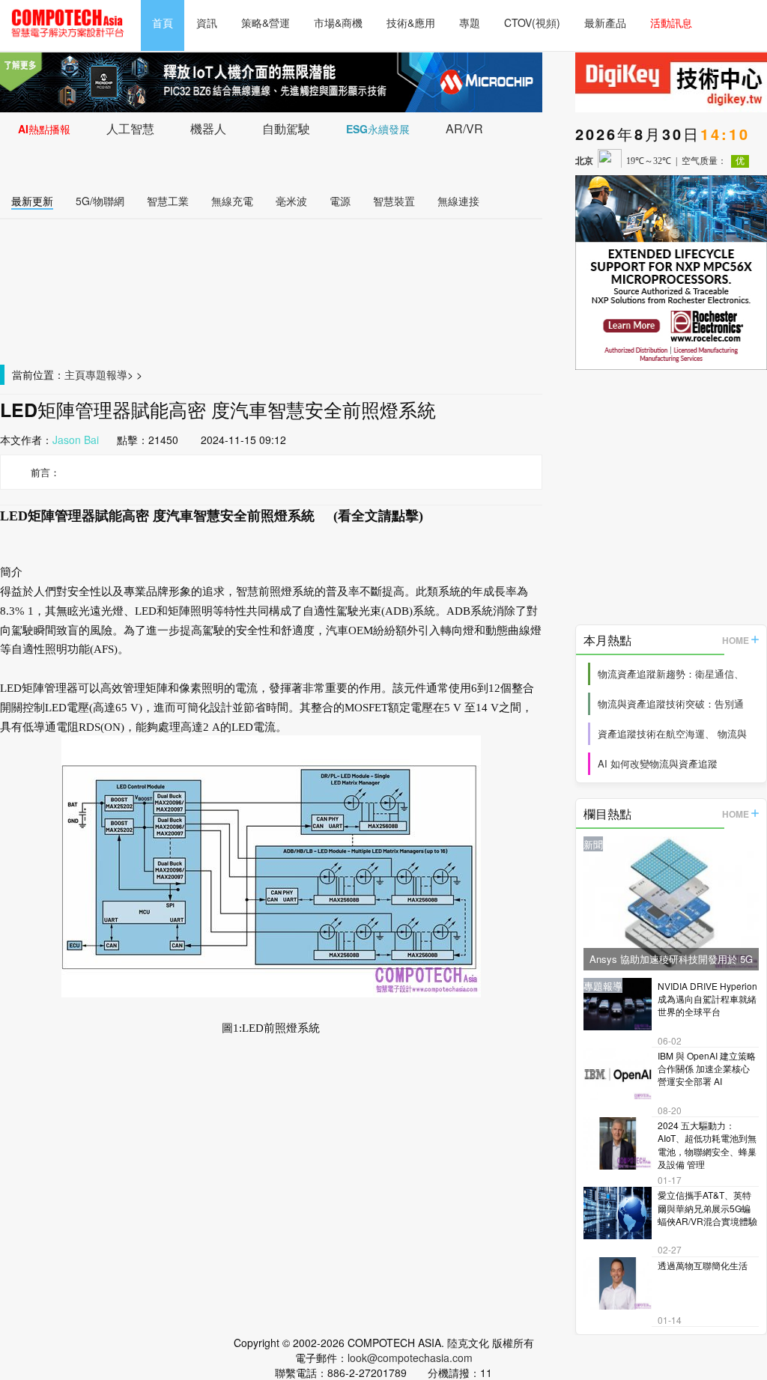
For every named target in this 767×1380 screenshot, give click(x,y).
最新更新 (32, 200)
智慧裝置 (394, 200)
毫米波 (291, 200)
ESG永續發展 (378, 128)
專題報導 (106, 374)
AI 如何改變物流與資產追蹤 (658, 763)
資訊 (206, 22)
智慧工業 (168, 200)
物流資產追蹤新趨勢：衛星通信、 (671, 673)
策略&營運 (265, 22)
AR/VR (464, 128)
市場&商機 (338, 22)
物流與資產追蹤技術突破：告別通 (671, 703)
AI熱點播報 (44, 128)
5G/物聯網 (100, 200)
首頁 (162, 22)
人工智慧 (130, 128)
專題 (469, 22)
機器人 (208, 128)
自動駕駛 (286, 128)
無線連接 (458, 200)
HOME (735, 640)
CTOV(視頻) (532, 22)
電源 (340, 200)
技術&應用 (410, 22)
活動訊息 (671, 22)
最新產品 (605, 22)
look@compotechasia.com (410, 1357)
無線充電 (232, 200)
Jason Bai (75, 439)
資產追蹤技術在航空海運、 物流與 (672, 733)
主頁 (74, 374)
